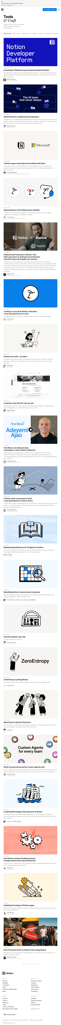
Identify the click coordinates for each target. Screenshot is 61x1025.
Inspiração (34, 33)
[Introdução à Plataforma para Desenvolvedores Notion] (30, 52)
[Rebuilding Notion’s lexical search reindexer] (30, 574)
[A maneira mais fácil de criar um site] (30, 385)
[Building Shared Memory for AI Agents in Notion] (30, 529)
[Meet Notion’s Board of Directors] (30, 704)
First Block (55, 33)
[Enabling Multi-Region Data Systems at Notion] (30, 793)
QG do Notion (16, 33)
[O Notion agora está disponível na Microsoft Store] (30, 145)
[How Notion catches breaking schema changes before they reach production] (30, 840)
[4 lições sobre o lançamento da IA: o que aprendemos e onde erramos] (30, 480)
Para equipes (25, 33)
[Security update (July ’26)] (30, 619)
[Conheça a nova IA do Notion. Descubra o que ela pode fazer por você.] (30, 293)
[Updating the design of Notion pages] (30, 887)
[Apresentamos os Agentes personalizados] (30, 98)
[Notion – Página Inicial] (30, 973)
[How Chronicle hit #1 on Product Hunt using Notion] (30, 932)
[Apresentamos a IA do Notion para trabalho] (30, 192)
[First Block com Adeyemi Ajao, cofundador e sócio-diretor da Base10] (30, 430)
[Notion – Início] (2, 9)
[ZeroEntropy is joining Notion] (30, 661)
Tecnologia (47, 33)
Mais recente (7, 33)
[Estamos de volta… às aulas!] (30, 338)
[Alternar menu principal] (59, 9)
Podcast (40, 33)
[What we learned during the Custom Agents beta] (30, 749)
